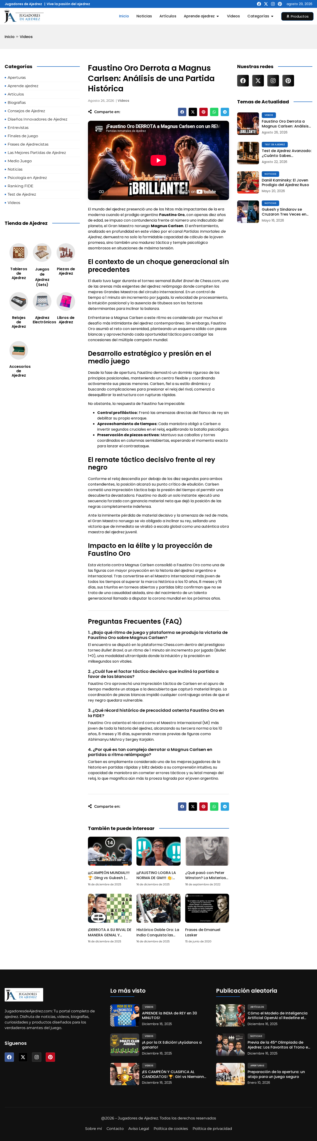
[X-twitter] (266, 4)
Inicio (10, 36)
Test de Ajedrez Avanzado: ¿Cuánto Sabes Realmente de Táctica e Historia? (287, 153)
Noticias (270, 174)
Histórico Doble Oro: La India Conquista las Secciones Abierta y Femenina (157, 937)
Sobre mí (93, 1128)
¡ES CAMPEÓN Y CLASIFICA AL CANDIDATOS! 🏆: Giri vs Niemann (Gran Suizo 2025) (173, 1074)
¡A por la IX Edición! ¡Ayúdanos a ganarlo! (172, 1045)
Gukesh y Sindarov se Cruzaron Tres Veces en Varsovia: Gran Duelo (284, 212)
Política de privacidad (212, 1128)
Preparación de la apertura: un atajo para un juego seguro (276, 1074)
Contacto (115, 1128)
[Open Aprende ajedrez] (218, 16)
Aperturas (257, 1065)
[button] (182, 112)
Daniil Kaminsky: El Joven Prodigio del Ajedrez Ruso (285, 183)
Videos (26, 36)
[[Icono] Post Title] (248, 123)
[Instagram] (273, 4)
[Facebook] (259, 4)
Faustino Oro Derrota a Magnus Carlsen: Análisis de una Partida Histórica (285, 124)
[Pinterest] (280, 4)
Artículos (257, 1007)
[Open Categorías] (272, 16)
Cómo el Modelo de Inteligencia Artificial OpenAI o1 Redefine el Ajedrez (277, 1016)
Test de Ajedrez (275, 144)
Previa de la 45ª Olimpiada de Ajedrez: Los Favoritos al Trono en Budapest (279, 1045)
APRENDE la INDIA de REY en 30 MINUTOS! (169, 1016)
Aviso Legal (138, 1128)
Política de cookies (171, 1128)
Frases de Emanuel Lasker (202, 932)
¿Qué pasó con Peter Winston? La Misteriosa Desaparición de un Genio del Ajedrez (207, 880)
